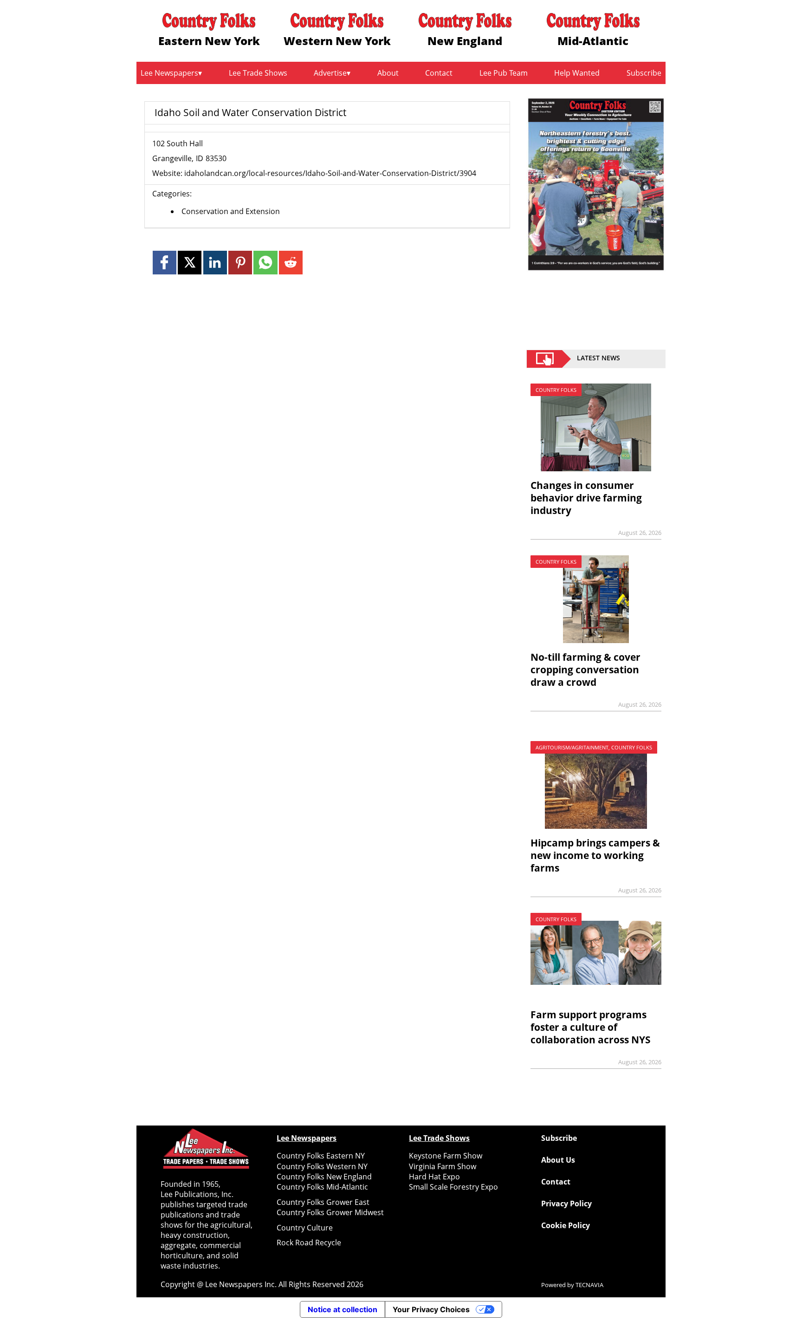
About (388, 73)
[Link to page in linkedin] (215, 262)
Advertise (330, 73)
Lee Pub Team (503, 73)
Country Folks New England (324, 1176)
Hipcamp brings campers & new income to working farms (595, 855)
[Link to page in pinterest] (240, 262)
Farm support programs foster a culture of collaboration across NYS (590, 1027)
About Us (558, 1160)
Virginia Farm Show (442, 1166)
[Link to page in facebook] (164, 262)
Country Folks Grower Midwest (330, 1212)
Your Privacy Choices (431, 1309)
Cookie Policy (565, 1225)
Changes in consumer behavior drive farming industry (586, 498)
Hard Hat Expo (434, 1176)
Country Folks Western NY (322, 1166)
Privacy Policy (566, 1203)
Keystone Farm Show (445, 1156)
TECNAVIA (589, 1285)
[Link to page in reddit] (291, 262)
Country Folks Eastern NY (321, 1156)
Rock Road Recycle (309, 1242)
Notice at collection (342, 1309)
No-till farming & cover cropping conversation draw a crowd (585, 670)
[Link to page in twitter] (189, 262)
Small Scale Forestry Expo (453, 1187)
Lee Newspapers (169, 73)
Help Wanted (577, 73)
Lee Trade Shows (258, 73)
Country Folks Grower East (323, 1202)
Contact (439, 73)
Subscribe (644, 73)
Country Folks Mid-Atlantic (322, 1187)
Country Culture (305, 1228)
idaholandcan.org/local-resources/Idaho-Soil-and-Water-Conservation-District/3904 (330, 173)
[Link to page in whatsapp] (265, 262)
